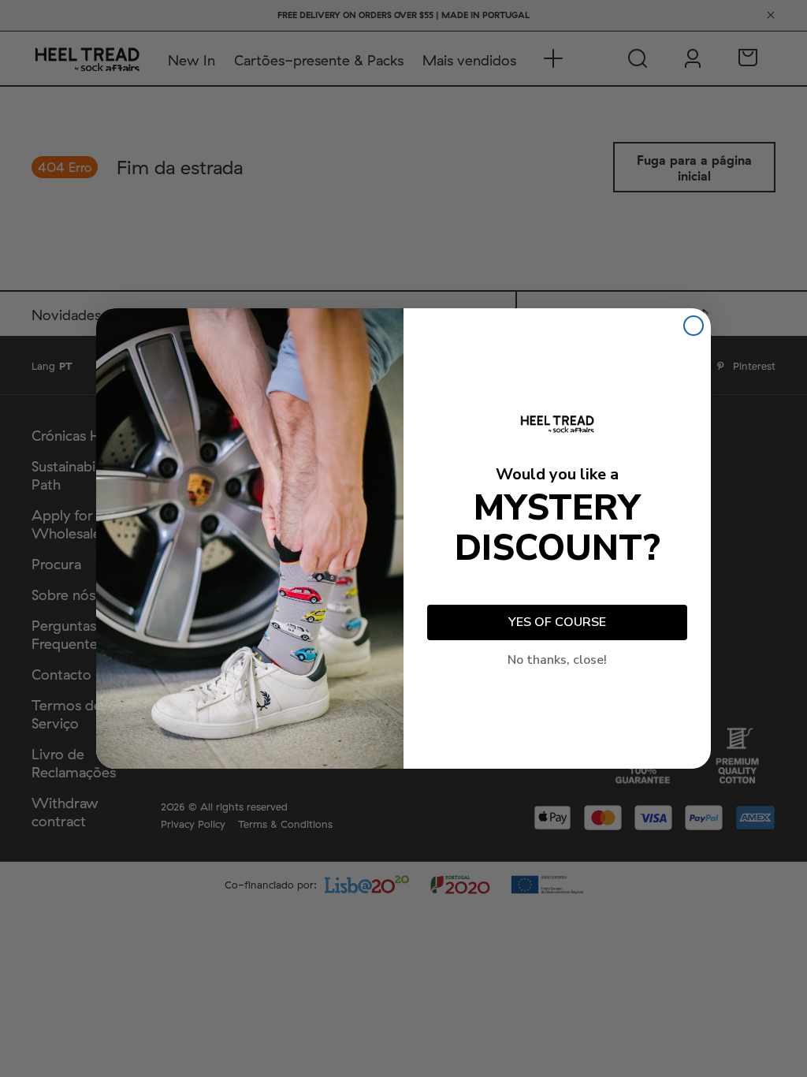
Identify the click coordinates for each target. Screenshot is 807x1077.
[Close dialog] (693, 325)
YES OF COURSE (557, 622)
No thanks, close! (557, 660)
